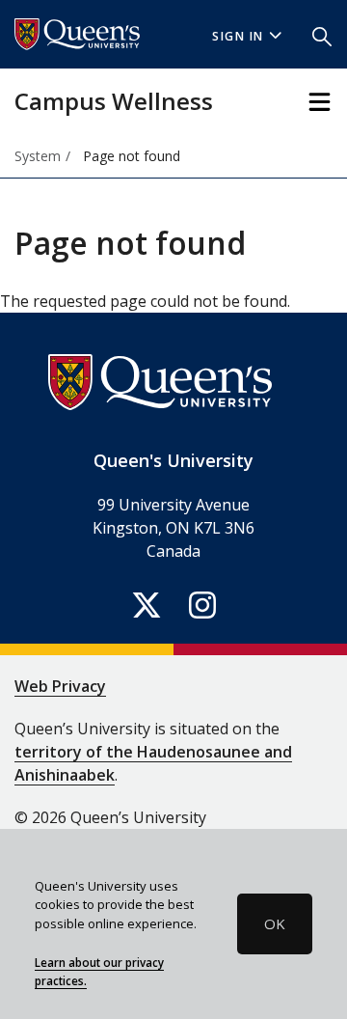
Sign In (238, 36)
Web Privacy (60, 686)
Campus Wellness (113, 101)
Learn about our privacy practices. (99, 971)
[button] (322, 35)
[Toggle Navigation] (320, 102)
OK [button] (274, 923)
